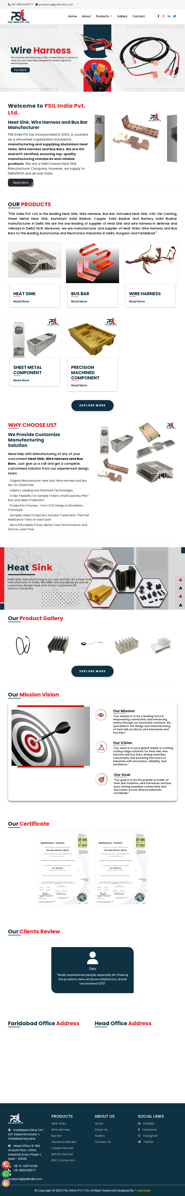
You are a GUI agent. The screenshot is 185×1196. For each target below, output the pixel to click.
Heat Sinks (58, 1056)
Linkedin (148, 1056)
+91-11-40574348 (25, 1099)
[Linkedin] (169, 16)
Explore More (92, 338)
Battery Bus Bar (62, 1087)
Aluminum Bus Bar (64, 1074)
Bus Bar (56, 1068)
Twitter (148, 1074)
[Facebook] (158, 16)
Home (72, 16)
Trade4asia (143, 1123)
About (86, 16)
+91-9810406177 (22, 4)
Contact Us (103, 1074)
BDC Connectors (63, 1093)
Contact (138, 16)
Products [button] (103, 16)
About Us (101, 1062)
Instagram (150, 1068)
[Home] (19, 16)
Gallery (122, 16)
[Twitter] (174, 16)
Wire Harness (60, 1062)
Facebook (149, 1062)
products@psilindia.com (55, 4)
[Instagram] (163, 16)
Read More (20, 115)
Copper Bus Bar (62, 1081)
